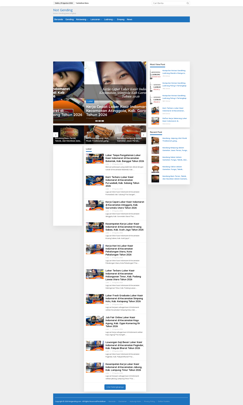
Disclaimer (122, 401)
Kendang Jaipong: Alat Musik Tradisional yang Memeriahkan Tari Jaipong (68, 139)
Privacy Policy (149, 401)
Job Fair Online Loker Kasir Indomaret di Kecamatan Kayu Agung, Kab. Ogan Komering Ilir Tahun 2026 (123, 322)
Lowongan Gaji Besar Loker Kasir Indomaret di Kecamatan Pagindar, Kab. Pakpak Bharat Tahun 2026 (125, 345)
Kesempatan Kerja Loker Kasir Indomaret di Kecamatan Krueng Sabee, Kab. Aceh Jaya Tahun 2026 (125, 226)
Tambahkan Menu (82, 3)
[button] (188, 3)
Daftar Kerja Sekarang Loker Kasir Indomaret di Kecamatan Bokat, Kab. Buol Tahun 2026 (175, 119)
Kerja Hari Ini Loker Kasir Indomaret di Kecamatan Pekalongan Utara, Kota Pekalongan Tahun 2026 (119, 250)
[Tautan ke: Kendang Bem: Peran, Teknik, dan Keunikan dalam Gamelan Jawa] (155, 178)
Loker (59, 101)
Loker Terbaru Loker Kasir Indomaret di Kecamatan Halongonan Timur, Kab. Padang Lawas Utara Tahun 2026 (123, 275)
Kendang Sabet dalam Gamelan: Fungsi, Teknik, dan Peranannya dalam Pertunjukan (129, 139)
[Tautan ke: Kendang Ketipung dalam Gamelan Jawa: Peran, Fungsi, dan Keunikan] (99, 134)
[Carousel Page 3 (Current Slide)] (102, 121)
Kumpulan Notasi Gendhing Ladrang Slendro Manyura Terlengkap (174, 72)
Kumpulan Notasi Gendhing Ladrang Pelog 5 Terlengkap (174, 84)
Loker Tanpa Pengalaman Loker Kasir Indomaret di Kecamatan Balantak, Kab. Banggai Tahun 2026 (125, 158)
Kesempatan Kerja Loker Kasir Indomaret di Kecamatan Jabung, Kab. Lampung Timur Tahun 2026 (124, 367)
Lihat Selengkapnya (115, 387)
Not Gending (63, 10)
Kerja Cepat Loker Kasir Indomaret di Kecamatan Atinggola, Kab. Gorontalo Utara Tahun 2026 (96, 111)
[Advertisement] (121, 42)
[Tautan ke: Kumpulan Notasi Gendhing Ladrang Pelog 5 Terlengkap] (155, 87)
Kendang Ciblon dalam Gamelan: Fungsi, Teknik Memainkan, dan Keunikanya (174, 168)
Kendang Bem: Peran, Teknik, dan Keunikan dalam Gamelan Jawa (175, 177)
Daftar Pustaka (164, 401)
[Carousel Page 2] (99, 121)
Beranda (112, 401)
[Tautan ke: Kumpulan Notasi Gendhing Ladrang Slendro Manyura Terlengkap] (155, 74)
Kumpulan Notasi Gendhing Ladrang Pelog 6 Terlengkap (174, 97)
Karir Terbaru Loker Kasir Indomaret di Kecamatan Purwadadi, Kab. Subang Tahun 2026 (122, 181)
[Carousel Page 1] (96, 121)
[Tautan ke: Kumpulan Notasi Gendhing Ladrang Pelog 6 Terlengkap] (155, 99)
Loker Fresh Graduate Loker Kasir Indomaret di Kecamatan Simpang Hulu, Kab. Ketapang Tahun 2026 (124, 298)
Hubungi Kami (135, 401)
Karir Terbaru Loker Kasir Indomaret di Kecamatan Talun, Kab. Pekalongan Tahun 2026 (175, 109)
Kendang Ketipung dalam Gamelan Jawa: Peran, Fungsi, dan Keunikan (98, 139)
